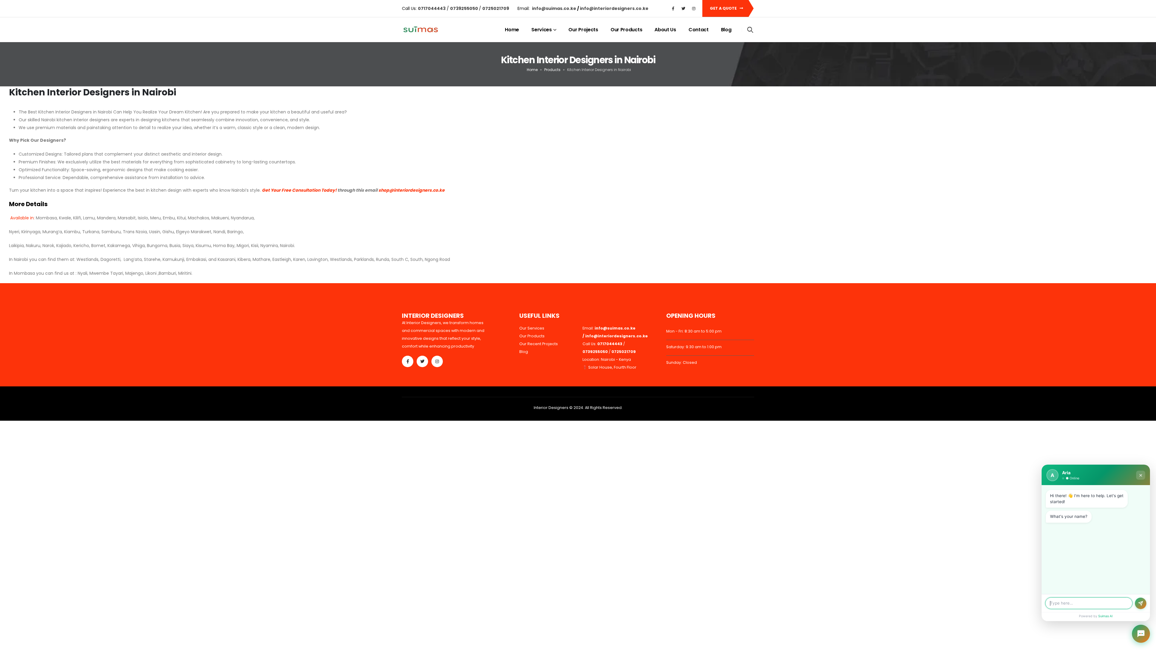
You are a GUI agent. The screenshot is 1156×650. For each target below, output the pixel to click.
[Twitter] (683, 8)
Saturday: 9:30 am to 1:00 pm (694, 346)
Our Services (531, 328)
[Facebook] (673, 8)
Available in (21, 218)
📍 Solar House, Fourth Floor (609, 367)
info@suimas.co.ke (554, 8)
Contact (698, 29)
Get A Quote (724, 8)
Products (552, 69)
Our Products (626, 29)
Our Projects (583, 29)
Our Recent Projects (538, 343)
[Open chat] (1141, 634)
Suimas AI (1105, 616)
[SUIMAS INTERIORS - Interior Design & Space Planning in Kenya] (420, 30)
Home (512, 29)
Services (541, 29)
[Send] (1140, 603)
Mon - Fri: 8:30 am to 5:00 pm (694, 331)
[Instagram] (693, 8)
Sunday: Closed (681, 362)
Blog (726, 29)
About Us (665, 29)
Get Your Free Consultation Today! (299, 190)
